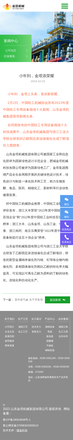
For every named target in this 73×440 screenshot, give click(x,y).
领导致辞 (9, 341)
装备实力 (36, 331)
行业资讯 (9, 56)
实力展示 (36, 318)
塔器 (49, 331)
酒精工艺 (23, 326)
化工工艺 (23, 331)
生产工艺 (23, 318)
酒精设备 (50, 326)
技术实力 (36, 326)
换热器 (49, 336)
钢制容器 (50, 350)
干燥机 (49, 345)
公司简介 (9, 326)
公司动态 (10, 50)
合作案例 (63, 318)
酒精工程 (63, 326)
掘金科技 (22, 430)
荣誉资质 (9, 345)
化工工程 (63, 331)
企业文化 (9, 331)
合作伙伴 (63, 336)
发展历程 (9, 336)
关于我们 (9, 318)
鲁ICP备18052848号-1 (17, 419)
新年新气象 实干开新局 (29, 299)
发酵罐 (49, 341)
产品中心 (50, 318)
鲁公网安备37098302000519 (20, 425)
